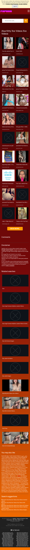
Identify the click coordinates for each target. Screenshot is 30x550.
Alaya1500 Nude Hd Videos (9, 461)
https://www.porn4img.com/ (22, 544)
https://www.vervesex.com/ (7, 540)
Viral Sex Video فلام (23, 460)
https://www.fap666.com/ (8, 537)
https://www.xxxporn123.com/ (8, 543)
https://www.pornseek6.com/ (22, 537)
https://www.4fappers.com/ (7, 532)
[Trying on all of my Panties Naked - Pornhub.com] (22, 218)
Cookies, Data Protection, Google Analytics (16, 4)
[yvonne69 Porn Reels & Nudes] (8, 105)
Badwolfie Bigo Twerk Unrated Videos (11, 456)
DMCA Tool (20, 520)
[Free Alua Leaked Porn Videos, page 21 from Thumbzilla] (22, 181)
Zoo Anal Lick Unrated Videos (13, 490)
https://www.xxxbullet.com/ (7, 541)
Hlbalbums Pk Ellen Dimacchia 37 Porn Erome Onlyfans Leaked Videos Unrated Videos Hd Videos (15, 481)
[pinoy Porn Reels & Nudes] (8, 67)
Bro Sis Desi (13, 477)
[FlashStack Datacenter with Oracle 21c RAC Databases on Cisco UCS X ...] (8, 181)
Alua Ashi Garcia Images (8, 341)
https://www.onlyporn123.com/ (22, 540)
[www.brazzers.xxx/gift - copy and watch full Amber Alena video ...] (8, 143)
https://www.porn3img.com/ (22, 543)
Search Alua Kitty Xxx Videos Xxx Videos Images (15, 509)
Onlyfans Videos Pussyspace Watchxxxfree (17, 463)
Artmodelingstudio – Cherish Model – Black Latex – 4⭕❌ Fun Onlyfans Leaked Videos (14, 476)
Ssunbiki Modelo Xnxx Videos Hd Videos (18, 491)
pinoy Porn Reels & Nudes (8, 70)
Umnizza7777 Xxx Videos (8, 489)
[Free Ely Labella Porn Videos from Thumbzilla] (8, 48)
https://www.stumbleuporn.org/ (22, 545)
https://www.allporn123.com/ (22, 539)
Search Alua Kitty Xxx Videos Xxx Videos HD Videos (15, 505)
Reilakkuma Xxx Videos (7, 483)
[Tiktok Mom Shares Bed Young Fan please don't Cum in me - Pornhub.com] (22, 162)
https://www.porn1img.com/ (22, 541)
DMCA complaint (10, 265)
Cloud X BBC (19, 51)
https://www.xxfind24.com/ (8, 544)
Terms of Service (21, 518)
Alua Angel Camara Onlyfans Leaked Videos (13, 306)
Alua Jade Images (6, 376)
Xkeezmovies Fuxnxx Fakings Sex (10, 460)
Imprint (14, 518)
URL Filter (14, 520)
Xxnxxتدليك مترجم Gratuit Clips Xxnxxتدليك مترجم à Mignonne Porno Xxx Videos (14, 471)
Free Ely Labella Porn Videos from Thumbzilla (13, 51)
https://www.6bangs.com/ (8, 535)
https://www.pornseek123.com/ (22, 536)
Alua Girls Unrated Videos (8, 411)
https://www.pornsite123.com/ (8, 538)
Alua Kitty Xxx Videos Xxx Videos (10, 393)
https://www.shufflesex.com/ (7, 539)
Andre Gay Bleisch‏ (10, 474)
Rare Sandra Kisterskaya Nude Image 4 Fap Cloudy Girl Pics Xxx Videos (14, 473)
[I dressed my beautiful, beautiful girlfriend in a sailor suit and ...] (22, 105)
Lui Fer (3, 464)
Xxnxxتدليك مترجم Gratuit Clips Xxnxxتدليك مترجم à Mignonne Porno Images (15, 469)
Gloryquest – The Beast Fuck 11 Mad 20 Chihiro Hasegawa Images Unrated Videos (15, 483)
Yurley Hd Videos (14, 467)
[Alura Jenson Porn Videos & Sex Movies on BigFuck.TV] (8, 86)
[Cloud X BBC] (22, 48)
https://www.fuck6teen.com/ (22, 535)
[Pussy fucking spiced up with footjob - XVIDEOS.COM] (22, 67)
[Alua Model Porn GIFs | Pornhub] (22, 200)
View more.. (15, 228)
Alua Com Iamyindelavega (8, 446)
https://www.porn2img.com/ (22, 542)
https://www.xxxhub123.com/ (7, 542)
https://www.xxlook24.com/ (8, 545)
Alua (3, 288)
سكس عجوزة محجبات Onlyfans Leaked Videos (14, 456)
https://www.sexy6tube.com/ (22, 533)
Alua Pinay (4, 428)
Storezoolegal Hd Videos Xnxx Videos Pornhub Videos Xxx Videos (14, 458)
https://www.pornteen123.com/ (22, 538)
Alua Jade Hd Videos (7, 358)
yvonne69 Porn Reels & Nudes (9, 108)
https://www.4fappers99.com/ (8, 533)
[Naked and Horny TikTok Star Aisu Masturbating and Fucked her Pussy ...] (8, 124)
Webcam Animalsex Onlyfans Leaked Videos (17, 487)
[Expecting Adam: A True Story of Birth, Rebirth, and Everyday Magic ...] (8, 162)
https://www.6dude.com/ (7, 536)
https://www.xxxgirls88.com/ (22, 532)
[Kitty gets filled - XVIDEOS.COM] (22, 124)
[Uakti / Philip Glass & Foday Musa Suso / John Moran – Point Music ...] (8, 218)
